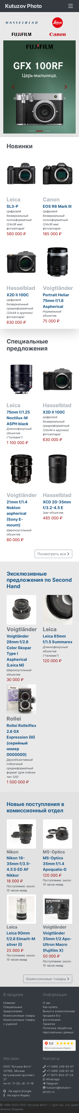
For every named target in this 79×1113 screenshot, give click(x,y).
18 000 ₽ (15, 881)
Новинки (9, 1003)
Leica (12, 927)
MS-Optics (54, 852)
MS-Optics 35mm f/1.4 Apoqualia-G (54, 864)
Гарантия (49, 1024)
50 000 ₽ (51, 956)
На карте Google (18, 1091)
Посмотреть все (52, 554)
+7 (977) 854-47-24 (59, 1075)
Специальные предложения (12, 1009)
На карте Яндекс (17, 1095)
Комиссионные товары (46, 979)
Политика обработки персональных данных (58, 1030)
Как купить (50, 1007)
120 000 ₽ (52, 875)
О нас (46, 1003)
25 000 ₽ (15, 950)
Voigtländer (54, 927)
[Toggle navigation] (70, 6)
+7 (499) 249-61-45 (60, 1071)
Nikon (12, 852)
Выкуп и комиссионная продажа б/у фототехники (59, 1015)
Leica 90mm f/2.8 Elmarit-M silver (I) (21, 939)
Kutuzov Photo (23, 6)
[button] (13, 87)
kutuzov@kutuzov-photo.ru (57, 1089)
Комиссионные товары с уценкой (19, 1022)
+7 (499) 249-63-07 (60, 1066)
